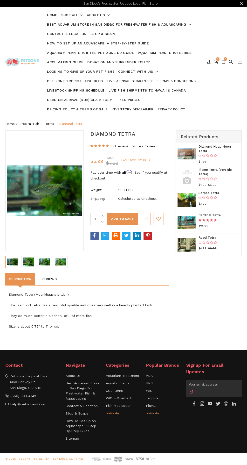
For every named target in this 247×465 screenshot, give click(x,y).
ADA (149, 376)
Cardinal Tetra (210, 215)
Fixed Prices (128, 100)
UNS (149, 383)
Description (20, 279)
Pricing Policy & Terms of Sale (77, 109)
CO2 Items (114, 391)
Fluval (151, 406)
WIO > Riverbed (118, 398)
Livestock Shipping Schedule (75, 90)
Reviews (49, 279)
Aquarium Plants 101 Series (165, 53)
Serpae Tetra (209, 193)
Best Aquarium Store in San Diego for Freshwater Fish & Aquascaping (117, 24)
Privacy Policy (171, 109)
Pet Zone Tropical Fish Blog (75, 81)
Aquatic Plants (118, 383)
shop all (70, 15)
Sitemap (72, 438)
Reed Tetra (207, 237)
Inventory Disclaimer (133, 109)
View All (112, 413)
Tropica (152, 398)
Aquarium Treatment (122, 376)
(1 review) (120, 146)
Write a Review (144, 146)
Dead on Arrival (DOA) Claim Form (79, 100)
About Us (96, 15)
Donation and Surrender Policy (118, 62)
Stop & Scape (103, 34)
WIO (149, 391)
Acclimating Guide (65, 62)
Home (52, 15)
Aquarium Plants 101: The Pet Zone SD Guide (90, 53)
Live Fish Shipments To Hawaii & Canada (147, 90)
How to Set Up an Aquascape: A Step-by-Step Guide (98, 43)
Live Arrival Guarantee (130, 81)
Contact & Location (66, 34)
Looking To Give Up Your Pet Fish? (80, 71)
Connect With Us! (136, 71)
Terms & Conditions (176, 81)
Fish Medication (118, 406)
